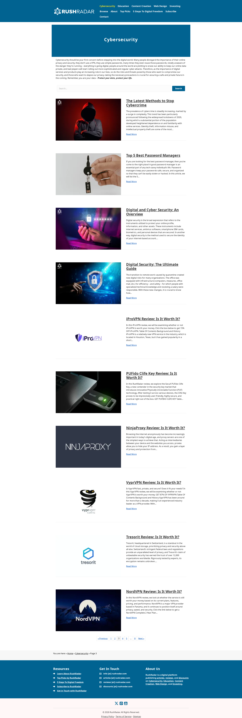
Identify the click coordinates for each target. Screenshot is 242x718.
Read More (131, 134)
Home (70, 653)
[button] (178, 88)
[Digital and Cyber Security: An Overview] (88, 228)
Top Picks (125, 11)
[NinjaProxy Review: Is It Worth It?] (88, 446)
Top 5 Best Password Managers (153, 155)
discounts (184, 678)
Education (123, 6)
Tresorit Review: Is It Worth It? (152, 536)
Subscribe (170, 11)
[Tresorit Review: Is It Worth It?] (88, 555)
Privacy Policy (107, 716)
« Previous (103, 638)
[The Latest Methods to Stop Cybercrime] (88, 119)
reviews (169, 678)
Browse (104, 11)
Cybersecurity (107, 6)
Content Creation (141, 6)
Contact (104, 16)
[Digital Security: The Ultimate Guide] (88, 283)
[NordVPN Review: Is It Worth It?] (88, 610)
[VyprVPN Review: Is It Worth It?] (88, 501)
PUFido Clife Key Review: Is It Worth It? (151, 375)
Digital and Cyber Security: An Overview (152, 211)
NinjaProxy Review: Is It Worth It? (155, 427)
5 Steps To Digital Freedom (148, 11)
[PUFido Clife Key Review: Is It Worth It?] (88, 392)
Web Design (160, 6)
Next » (141, 638)
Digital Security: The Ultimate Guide (152, 266)
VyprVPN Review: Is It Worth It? (153, 482)
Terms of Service (123, 716)
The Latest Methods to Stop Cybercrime (150, 102)
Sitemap (137, 716)
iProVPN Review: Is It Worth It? (153, 318)
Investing (175, 6)
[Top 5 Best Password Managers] (88, 174)
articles (160, 678)
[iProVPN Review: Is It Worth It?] (88, 337)
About (114, 11)
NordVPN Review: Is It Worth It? (154, 591)
